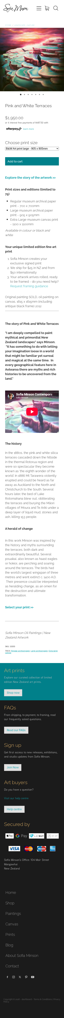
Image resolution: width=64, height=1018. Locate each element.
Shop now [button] (13, 693)
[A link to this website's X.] (20, 977)
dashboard (27, 999)
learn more (28, 128)
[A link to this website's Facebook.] (7, 977)
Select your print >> (19, 607)
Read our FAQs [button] (16, 730)
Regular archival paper (20, 651)
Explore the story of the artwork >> (30, 177)
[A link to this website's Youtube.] (32, 977)
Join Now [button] (13, 767)
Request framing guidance (29, 286)
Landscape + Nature (24, 25)
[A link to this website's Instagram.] (13, 977)
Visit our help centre (16, 798)
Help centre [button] (14, 809)
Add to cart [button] (15, 161)
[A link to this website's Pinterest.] (26, 977)
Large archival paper (39, 651)
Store (8, 25)
